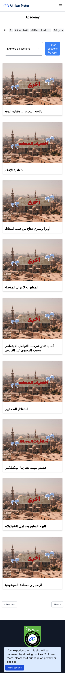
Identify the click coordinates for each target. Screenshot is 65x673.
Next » (57, 604)
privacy (48, 658)
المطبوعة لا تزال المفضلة (21, 287)
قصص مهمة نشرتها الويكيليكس (25, 467)
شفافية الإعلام (13, 170)
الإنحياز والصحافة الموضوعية (23, 585)
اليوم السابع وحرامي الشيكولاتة (25, 526)
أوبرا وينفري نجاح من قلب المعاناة (27, 229)
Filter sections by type (53, 48)
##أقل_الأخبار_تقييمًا (40, 30)
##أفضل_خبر (21, 30)
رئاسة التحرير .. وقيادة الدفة (23, 111)
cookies (11, 661)
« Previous (9, 604)
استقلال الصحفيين (16, 409)
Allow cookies (15, 667)
